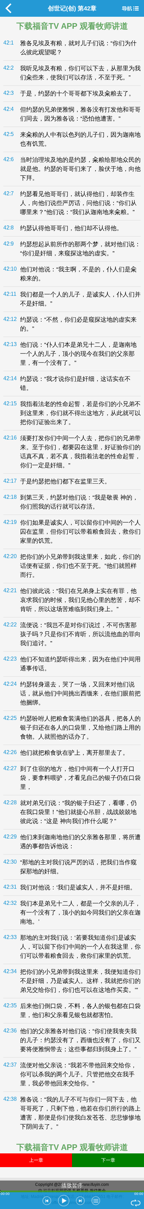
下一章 (108, 1160)
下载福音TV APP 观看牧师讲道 (72, 25)
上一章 (36, 1160)
